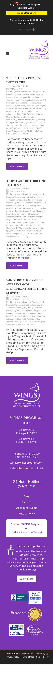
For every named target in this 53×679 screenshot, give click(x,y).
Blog (12, 4)
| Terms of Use (26, 657)
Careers (21, 4)
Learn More (26, 578)
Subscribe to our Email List (26, 468)
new (16, 2)
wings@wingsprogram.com (26, 462)
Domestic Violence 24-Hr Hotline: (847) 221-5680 (27, 22)
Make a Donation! (26, 12)
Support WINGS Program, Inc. (26, 528)
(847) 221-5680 (26, 486)
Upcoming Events (25, 7)
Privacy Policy (26, 513)
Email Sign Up (34, 4)
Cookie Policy (42, 657)
